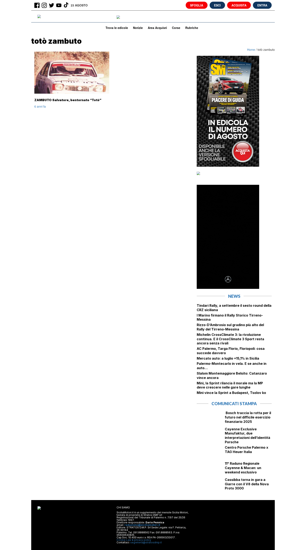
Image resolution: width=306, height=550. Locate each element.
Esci (217, 5)
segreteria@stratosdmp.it (146, 542)
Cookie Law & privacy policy (134, 539)
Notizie (138, 28)
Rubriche (191, 28)
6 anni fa (40, 106)
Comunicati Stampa (234, 403)
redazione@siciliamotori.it (142, 524)
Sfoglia (196, 5)
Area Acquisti (157, 28)
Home (251, 49)
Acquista (238, 5)
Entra (262, 5)
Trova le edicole (117, 28)
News (234, 296)
